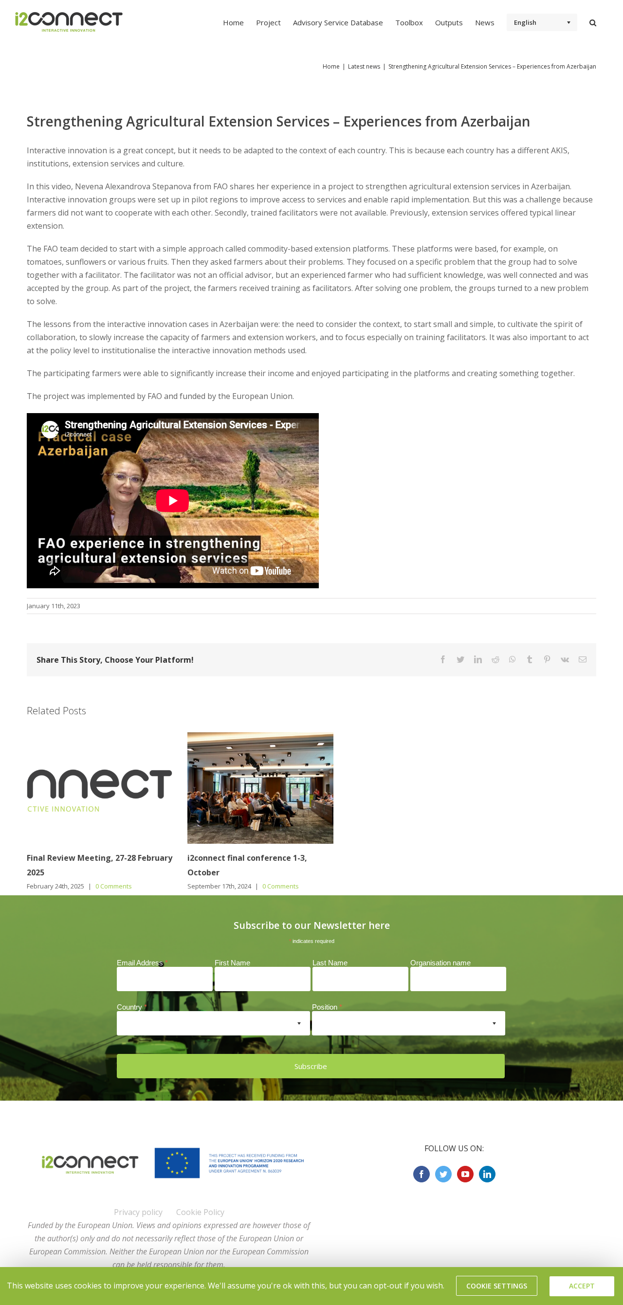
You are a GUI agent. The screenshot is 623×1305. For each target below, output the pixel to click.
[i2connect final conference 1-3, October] (260, 787)
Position (327, 1007)
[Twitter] (443, 1174)
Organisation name (440, 963)
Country (132, 1007)
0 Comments (113, 886)
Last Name (330, 963)
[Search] (592, 22)
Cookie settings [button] (496, 1285)
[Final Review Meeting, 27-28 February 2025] (100, 787)
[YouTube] (465, 1174)
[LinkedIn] (487, 1174)
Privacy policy (138, 1212)
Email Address (142, 963)
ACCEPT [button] (582, 1285)
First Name (232, 963)
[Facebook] (421, 1174)
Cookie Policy (200, 1212)
